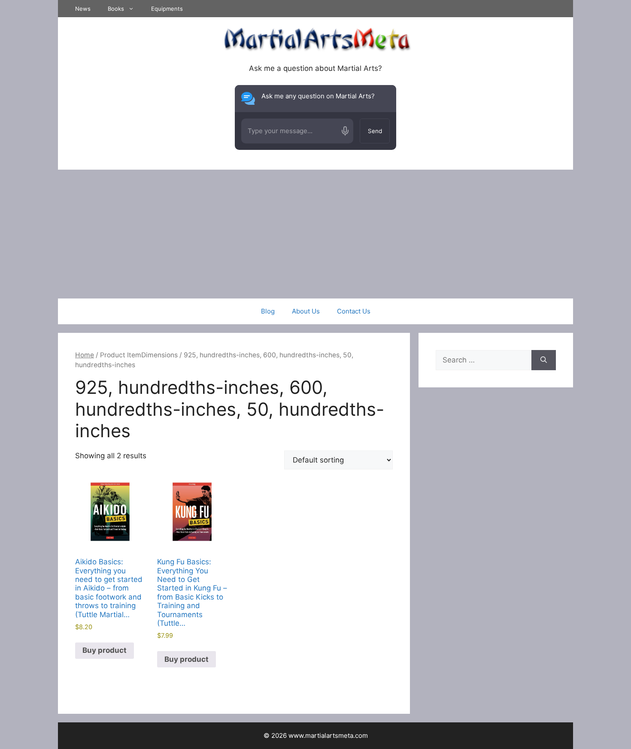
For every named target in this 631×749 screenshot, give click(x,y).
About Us (306, 311)
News (83, 8)
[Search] (543, 360)
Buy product (104, 650)
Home (84, 355)
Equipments (167, 8)
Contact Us (353, 311)
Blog (268, 311)
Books (116, 8)
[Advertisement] (315, 234)
